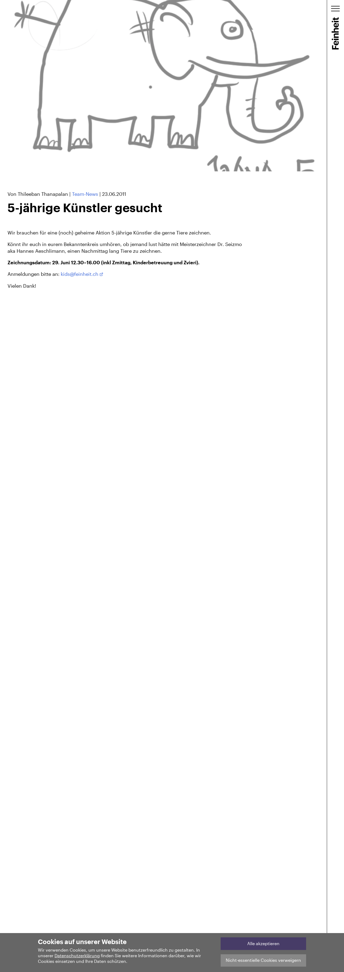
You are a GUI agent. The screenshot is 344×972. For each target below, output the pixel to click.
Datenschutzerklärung (77, 955)
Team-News (85, 194)
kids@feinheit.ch (79, 274)
